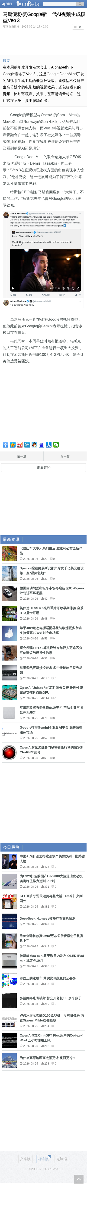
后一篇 (65, 456)
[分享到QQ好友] (34, 445)
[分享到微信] (56, 445)
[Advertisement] (43, 41)
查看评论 (44, 468)
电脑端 (61, 1159)
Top (78, 1179)
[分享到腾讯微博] (27, 445)
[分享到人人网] (49, 445)
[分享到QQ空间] (13, 445)
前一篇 (21, 456)
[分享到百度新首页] (42, 445)
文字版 (25, 1159)
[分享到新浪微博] (20, 445)
